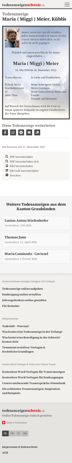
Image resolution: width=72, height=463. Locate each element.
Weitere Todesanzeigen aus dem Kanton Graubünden (36, 207)
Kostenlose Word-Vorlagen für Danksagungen (32, 377)
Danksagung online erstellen (21, 294)
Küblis (59, 19)
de (5, 433)
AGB (5, 452)
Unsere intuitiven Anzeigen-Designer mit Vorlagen (28, 281)
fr (12, 433)
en (25, 433)
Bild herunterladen (21, 166)
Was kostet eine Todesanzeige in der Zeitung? (32, 332)
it (18, 433)
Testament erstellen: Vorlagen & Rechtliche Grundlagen (23, 349)
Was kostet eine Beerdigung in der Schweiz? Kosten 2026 (31, 339)
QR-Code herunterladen (24, 171)
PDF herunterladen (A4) (23, 161)
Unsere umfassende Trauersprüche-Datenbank (33, 383)
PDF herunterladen (21, 157)
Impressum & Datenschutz (19, 447)
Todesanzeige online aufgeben (22, 288)
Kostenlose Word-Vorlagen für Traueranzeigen (33, 372)
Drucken (15, 175)
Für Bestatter (11, 306)
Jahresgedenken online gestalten (24, 300)
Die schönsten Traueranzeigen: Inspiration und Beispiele (31, 391)
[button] (66, 5)
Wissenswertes (10, 318)
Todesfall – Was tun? (15, 326)
